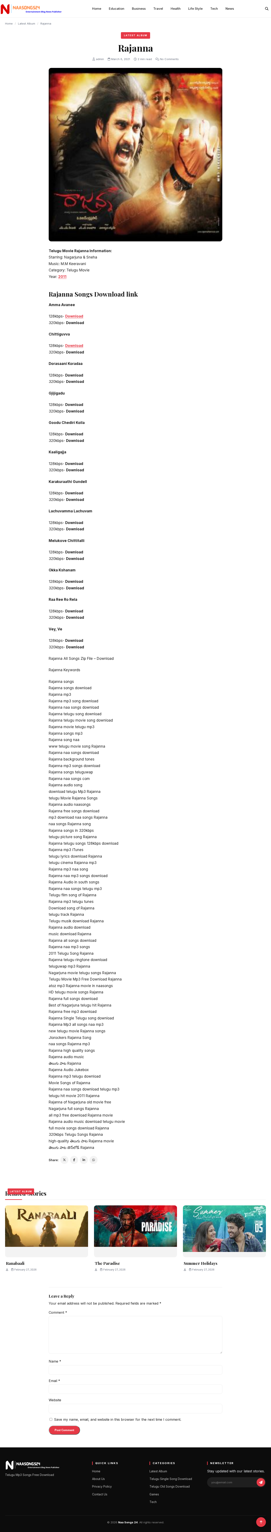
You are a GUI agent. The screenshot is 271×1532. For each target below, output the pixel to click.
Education (116, 9)
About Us (98, 1479)
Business (139, 9)
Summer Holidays (200, 1263)
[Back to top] (261, 1522)
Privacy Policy (102, 1486)
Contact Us (99, 1494)
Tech (214, 9)
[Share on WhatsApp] (94, 1160)
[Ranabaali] (46, 1231)
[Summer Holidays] (224, 1231)
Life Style (195, 9)
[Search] (267, 8)
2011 (62, 277)
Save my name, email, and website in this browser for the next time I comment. (117, 1419)
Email (54, 1381)
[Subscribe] (261, 1482)
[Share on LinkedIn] (84, 1160)
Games (154, 1494)
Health (176, 9)
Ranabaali (15, 1263)
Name (55, 1361)
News (229, 9)
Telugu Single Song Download (170, 1479)
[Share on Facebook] (74, 1160)
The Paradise (107, 1263)
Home (96, 9)
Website (55, 1400)
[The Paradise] (135, 1231)
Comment (58, 1312)
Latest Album (26, 23)
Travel (158, 9)
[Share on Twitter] (64, 1160)
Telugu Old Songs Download (169, 1486)
